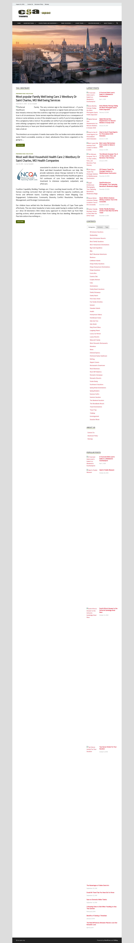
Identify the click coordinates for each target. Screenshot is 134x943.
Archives (100, 227)
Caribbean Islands (95, 260)
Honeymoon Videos (96, 314)
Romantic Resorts (95, 378)
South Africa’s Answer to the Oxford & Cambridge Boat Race (108, 610)
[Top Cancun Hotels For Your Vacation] (92, 747)
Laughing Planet (95, 330)
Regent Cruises (94, 362)
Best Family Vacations (97, 241)
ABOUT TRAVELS (108, 23)
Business (92, 257)
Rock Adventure (95, 368)
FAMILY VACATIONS (66, 23)
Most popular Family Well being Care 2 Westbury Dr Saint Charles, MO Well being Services (46, 98)
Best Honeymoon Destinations (99, 245)
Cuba (91, 283)
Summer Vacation (95, 397)
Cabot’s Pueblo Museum (106, 470)
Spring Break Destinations (98, 388)
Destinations (94, 286)
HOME (19, 23)
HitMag (116, 940)
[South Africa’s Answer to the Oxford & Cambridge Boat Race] (92, 608)
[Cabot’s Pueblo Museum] (92, 470)
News (91, 349)
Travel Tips (93, 410)
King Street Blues (95, 327)
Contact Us (30, 4)
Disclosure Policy (39, 4)
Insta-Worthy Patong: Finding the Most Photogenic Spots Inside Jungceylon (108, 108)
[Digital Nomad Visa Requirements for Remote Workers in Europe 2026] (92, 119)
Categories (91, 227)
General (92, 305)
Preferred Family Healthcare (24, 93)
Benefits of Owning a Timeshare (97, 915)
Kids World (93, 324)
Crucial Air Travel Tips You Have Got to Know (100, 892)
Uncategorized (94, 416)
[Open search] (117, 23)
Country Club (94, 276)
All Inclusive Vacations (96, 232)
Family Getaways (95, 292)
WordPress (107, 940)
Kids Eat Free (94, 321)
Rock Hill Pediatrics (96, 372)
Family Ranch (94, 295)
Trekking (92, 413)
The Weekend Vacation (97, 400)
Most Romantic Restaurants (99, 343)
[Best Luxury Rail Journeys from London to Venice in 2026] (92, 143)
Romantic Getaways (96, 375)
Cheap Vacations (95, 270)
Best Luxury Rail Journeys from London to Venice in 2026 (107, 145)
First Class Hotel (95, 299)
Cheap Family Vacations (97, 264)
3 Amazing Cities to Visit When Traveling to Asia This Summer (101, 907)
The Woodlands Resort (97, 403)
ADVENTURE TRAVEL (29, 23)
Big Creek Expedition (96, 248)
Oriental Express (95, 353)
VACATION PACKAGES (93, 23)
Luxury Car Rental (95, 334)
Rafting (92, 359)
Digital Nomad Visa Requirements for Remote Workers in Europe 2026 (107, 121)
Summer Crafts (94, 394)
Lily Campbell (33, 103)
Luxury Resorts (94, 337)
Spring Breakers (94, 391)
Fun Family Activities (96, 302)
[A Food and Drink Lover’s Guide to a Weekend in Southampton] (92, 93)
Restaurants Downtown (97, 365)
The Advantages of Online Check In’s (98, 885)
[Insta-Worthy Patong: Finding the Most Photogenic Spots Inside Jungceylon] (92, 106)
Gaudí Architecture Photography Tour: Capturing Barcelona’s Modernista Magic (108, 184)
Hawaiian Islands (95, 308)
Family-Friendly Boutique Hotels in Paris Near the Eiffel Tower (108, 211)
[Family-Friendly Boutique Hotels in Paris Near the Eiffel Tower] (92, 209)
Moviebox (93, 346)
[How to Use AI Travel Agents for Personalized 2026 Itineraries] (92, 132)
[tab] (91, 227)
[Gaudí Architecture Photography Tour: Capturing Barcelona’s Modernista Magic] (92, 183)
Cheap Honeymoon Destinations (100, 267)
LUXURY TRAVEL (79, 23)
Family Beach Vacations (97, 289)
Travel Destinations (96, 407)
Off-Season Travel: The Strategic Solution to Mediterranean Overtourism (107, 171)
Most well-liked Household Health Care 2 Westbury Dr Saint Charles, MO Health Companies (48, 159)
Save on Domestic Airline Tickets (97, 899)
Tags (106, 227)
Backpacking (93, 235)
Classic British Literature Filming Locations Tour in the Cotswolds (108, 200)
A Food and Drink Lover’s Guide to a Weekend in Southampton (107, 94)
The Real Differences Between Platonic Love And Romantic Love (102, 924)
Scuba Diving (94, 381)
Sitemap (47, 4)
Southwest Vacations (96, 384)
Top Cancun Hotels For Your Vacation (107, 748)
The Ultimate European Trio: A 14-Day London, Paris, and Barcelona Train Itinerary (108, 156)
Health (92, 311)
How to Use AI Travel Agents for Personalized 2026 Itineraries (108, 134)
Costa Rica (93, 273)
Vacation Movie (94, 419)
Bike (91, 251)
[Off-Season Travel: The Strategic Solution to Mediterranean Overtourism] (92, 169)
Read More (19, 145)
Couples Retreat (95, 279)
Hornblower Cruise (95, 318)
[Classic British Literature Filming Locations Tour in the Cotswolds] (92, 198)
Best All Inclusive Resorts (98, 238)
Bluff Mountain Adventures (98, 254)
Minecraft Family (95, 340)
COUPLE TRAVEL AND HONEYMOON (48, 23)
